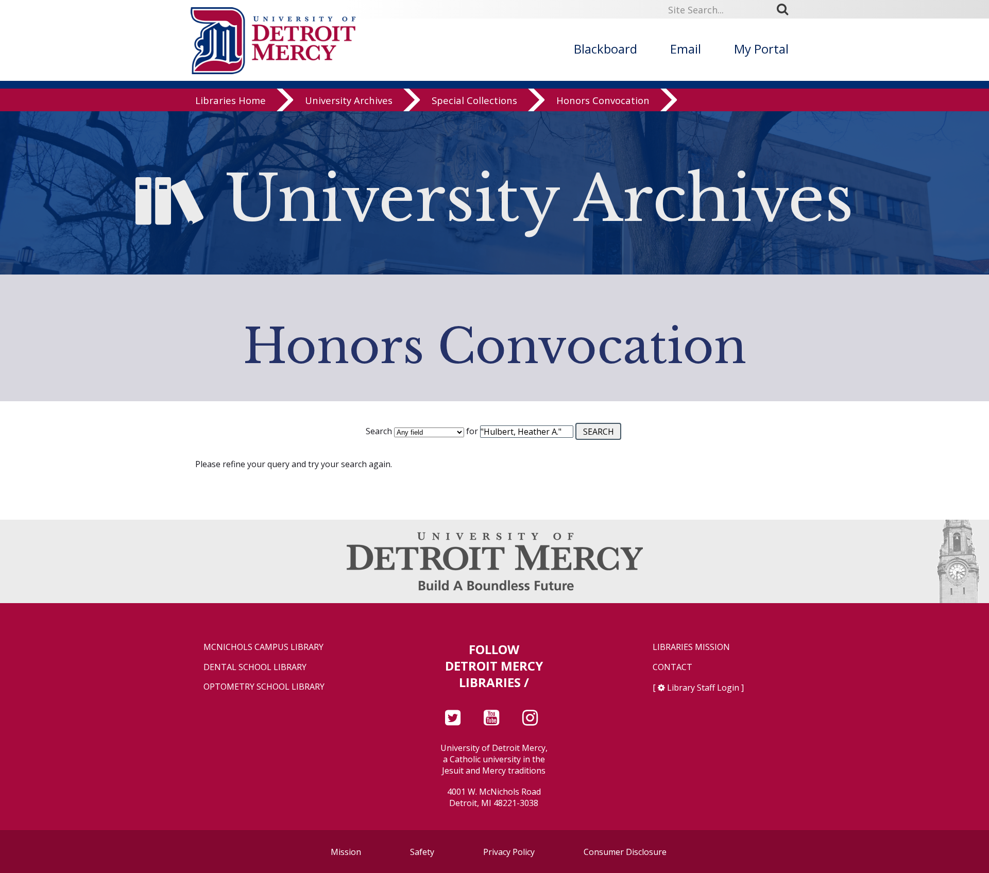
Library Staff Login (703, 687)
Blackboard (605, 48)
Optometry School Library (264, 687)
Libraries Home (230, 100)
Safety (422, 852)
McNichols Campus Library (263, 647)
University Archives (349, 100)
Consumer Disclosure (625, 852)
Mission (346, 852)
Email (685, 48)
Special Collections (474, 100)
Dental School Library (254, 667)
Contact (672, 667)
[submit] (786, 9)
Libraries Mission (691, 647)
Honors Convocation (603, 100)
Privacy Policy (509, 852)
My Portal (761, 48)
